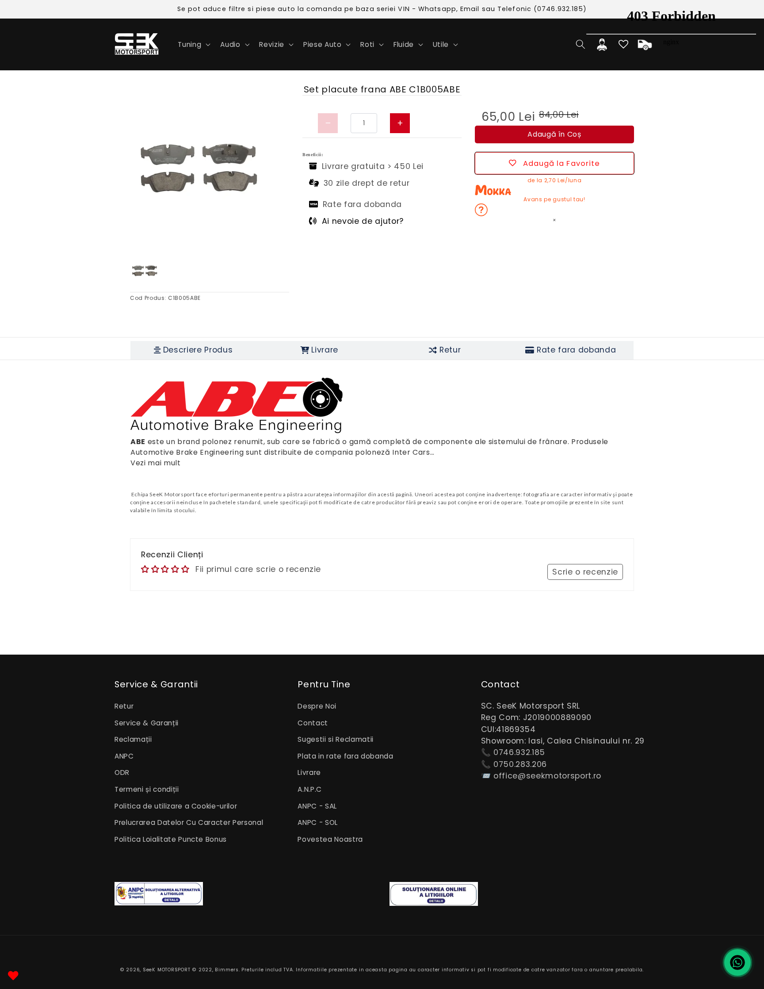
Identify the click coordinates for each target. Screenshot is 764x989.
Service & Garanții (147, 723)
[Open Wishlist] (13, 976)
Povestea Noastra (330, 839)
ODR (122, 772)
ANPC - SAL (317, 806)
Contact (313, 723)
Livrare (309, 772)
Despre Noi (317, 706)
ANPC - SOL (318, 822)
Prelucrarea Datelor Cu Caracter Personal (189, 822)
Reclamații (133, 739)
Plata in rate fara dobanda (345, 756)
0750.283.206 (520, 764)
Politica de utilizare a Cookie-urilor (176, 806)
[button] (193, 44)
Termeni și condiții (147, 789)
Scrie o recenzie (585, 572)
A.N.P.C (310, 789)
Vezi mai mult (155, 463)
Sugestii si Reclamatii (336, 739)
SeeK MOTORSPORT (167, 969)
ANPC (124, 756)
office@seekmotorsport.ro (547, 775)
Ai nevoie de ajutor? (363, 221)
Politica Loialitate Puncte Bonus (171, 839)
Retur (124, 706)
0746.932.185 (519, 752)
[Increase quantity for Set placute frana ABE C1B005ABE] (400, 123)
